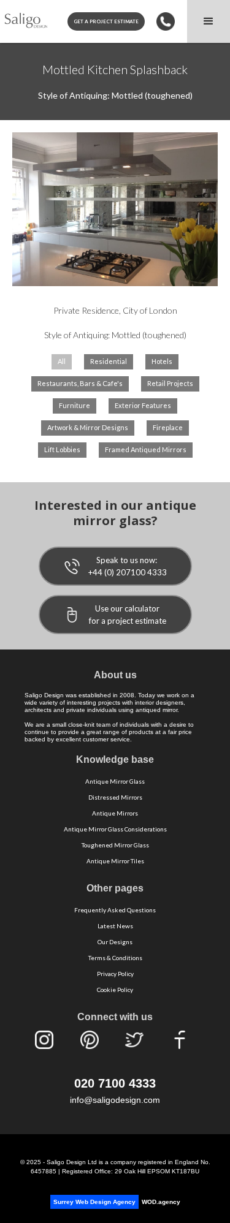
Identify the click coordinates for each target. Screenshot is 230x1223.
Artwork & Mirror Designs (87, 427)
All (62, 361)
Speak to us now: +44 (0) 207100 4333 (127, 566)
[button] (208, 21)
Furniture (74, 405)
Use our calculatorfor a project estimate (127, 615)
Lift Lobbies (62, 449)
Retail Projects (170, 383)
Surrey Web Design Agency (94, 1201)
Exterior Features (143, 405)
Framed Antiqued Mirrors (145, 449)
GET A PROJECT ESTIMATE (106, 21)
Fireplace (168, 427)
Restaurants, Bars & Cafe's (80, 383)
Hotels (161, 361)
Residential (108, 361)
